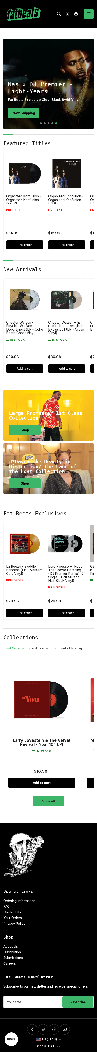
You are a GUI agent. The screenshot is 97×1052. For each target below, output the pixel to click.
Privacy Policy (14, 923)
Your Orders (12, 918)
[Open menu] (89, 14)
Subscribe (77, 1002)
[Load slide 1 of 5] (41, 123)
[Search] (59, 14)
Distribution (12, 952)
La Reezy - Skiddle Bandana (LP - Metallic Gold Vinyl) (24, 570)
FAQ (6, 906)
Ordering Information (19, 901)
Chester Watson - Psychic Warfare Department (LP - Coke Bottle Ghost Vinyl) (24, 327)
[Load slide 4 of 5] (52, 123)
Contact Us (12, 912)
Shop (25, 430)
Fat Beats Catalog (67, 648)
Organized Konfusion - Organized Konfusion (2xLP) (23, 199)
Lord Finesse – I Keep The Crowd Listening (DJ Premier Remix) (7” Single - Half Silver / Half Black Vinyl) (66, 573)
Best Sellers (13, 648)
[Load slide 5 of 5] (56, 123)
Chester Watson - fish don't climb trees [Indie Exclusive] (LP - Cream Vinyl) (66, 327)
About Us (10, 946)
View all (48, 801)
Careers (9, 963)
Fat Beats (54, 1046)
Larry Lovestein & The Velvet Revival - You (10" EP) (42, 742)
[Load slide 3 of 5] (49, 123)
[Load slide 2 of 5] (45, 123)
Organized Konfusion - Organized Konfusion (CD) (65, 199)
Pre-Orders (38, 648)
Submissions (13, 958)
